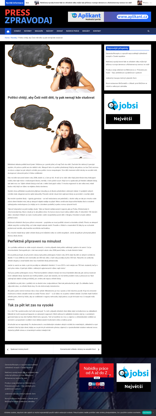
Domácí (17, 31)
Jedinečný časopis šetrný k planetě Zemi (121, 78)
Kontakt (97, 31)
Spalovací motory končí (19, 349)
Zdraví (60, 31)
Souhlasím (147, 412)
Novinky (28, 31)
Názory (49, 31)
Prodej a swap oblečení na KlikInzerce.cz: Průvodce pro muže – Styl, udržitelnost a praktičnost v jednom (20, 386)
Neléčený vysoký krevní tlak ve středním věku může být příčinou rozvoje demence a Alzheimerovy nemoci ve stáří (21, 375)
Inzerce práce (72, 31)
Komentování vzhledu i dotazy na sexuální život (78, 349)
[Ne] (153, 412)
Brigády (86, 31)
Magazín (39, 31)
